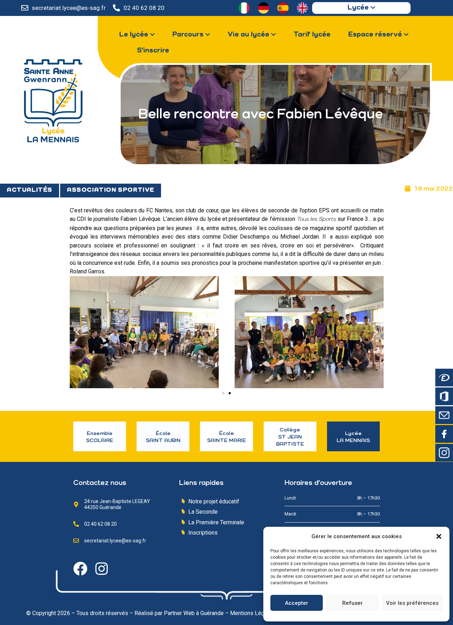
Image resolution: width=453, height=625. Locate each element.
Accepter (296, 603)
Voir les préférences (412, 603)
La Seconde (203, 511)
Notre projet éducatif (213, 501)
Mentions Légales (252, 613)
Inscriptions (203, 532)
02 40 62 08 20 (144, 7)
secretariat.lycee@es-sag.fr (69, 7)
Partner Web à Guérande (194, 613)
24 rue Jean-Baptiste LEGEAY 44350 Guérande (117, 504)
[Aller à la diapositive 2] (230, 393)
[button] (438, 536)
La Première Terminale (216, 522)
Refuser (352, 603)
